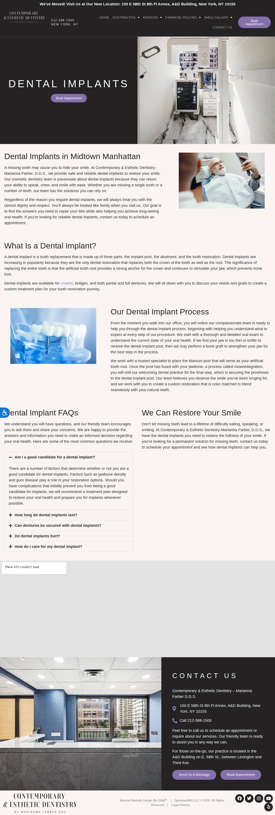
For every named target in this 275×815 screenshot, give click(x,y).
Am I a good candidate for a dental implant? (55, 457)
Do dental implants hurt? (37, 536)
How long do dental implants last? (46, 515)
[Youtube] (268, 798)
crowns (67, 283)
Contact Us (222, 27)
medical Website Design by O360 (143, 800)
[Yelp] (268, 807)
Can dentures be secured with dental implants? (58, 525)
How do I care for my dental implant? (48, 546)
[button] (69, 457)
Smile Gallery (216, 17)
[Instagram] (259, 798)
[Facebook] (239, 798)
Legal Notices (180, 805)
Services (150, 17)
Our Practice (124, 17)
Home (104, 17)
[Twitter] (249, 798)
